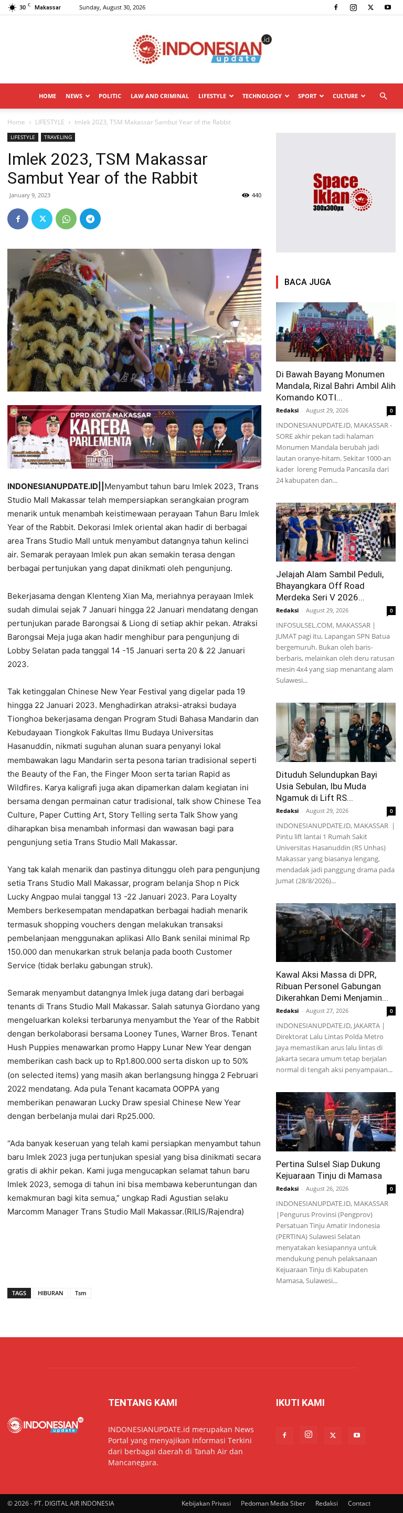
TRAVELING (58, 137)
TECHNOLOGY (262, 96)
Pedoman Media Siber (273, 1503)
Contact (359, 1503)
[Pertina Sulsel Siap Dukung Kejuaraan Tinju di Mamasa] (336, 1121)
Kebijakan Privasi (206, 1503)
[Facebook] (336, 7)
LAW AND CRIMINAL (160, 96)
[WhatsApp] (66, 218)
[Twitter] (370, 7)
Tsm (81, 1293)
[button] (383, 96)
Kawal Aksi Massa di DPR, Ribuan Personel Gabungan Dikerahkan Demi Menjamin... (332, 986)
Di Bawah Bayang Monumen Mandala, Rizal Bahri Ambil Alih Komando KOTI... (336, 386)
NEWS (74, 96)
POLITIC (110, 96)
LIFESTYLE (212, 96)
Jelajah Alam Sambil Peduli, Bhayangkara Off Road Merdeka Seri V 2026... (330, 585)
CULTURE (345, 96)
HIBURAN (50, 1293)
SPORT (307, 96)
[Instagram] (353, 7)
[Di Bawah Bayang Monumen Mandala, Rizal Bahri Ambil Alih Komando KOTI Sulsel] (336, 332)
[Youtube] (388, 7)
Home (16, 122)
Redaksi (287, 410)
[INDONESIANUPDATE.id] (201, 50)
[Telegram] (90, 218)
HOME (47, 96)
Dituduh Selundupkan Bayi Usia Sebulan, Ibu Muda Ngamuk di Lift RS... (326, 786)
